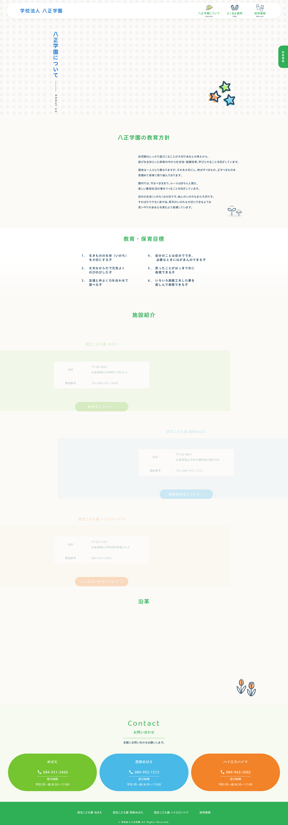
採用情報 (205, 812)
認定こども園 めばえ (89, 812)
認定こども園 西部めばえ (128, 812)
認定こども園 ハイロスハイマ (171, 812)
